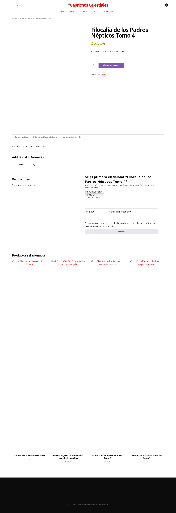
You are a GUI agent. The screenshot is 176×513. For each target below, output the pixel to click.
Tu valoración (92, 198)
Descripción (21, 137)
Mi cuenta (83, 11)
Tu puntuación (93, 192)
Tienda (71, 11)
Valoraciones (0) (72, 137)
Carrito (95, 11)
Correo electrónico (120, 212)
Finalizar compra (110, 11)
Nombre (89, 212)
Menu (17, 5)
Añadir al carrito (111, 65)
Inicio (62, 11)
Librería (20, 19)
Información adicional (45, 137)
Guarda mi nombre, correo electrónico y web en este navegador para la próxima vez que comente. (120, 224)
